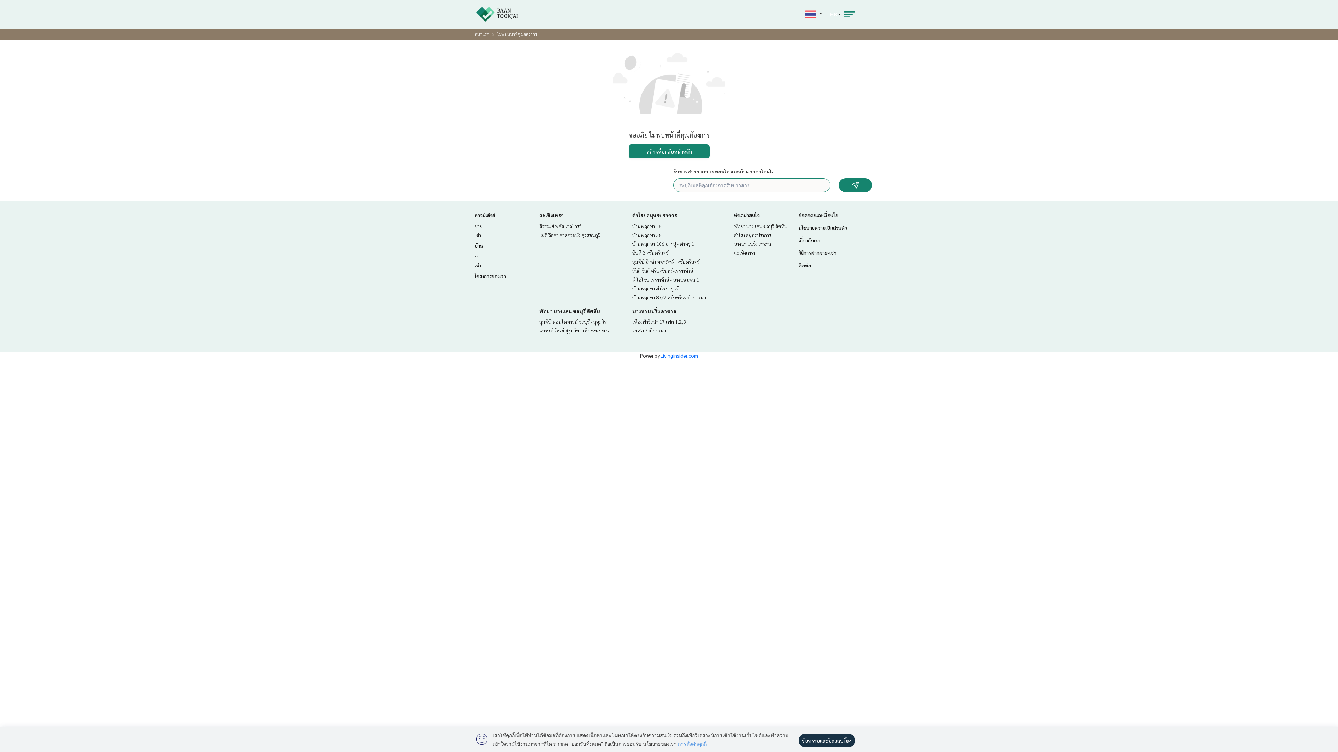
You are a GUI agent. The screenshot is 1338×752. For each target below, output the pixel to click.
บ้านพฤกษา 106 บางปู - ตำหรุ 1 (663, 244)
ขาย (478, 226)
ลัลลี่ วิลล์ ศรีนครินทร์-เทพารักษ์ (662, 270)
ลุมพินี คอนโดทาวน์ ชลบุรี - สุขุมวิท (573, 322)
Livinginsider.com (679, 355)
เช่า (478, 235)
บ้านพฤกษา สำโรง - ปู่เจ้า (656, 288)
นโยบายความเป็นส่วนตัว (823, 228)
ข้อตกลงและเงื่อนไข (818, 215)
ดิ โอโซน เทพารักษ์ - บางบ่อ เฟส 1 (665, 279)
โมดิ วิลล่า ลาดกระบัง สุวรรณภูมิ (570, 235)
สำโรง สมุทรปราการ (654, 215)
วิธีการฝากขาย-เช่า (817, 253)
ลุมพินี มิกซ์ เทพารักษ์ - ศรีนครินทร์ (665, 262)
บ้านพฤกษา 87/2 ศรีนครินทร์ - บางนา (669, 297)
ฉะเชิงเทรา (551, 215)
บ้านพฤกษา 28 (647, 235)
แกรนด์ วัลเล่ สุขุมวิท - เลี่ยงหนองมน (574, 330)
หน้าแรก (482, 34)
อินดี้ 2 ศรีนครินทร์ (650, 253)
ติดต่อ (805, 265)
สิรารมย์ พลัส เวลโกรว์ (560, 226)
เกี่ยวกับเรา (809, 240)
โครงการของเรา (490, 276)
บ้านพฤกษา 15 (647, 226)
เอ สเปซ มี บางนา (649, 330)
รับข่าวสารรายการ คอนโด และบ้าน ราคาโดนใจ (724, 171)
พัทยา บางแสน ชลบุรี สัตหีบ (569, 311)
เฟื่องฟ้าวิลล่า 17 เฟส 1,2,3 (659, 322)
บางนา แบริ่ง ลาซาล (654, 311)
